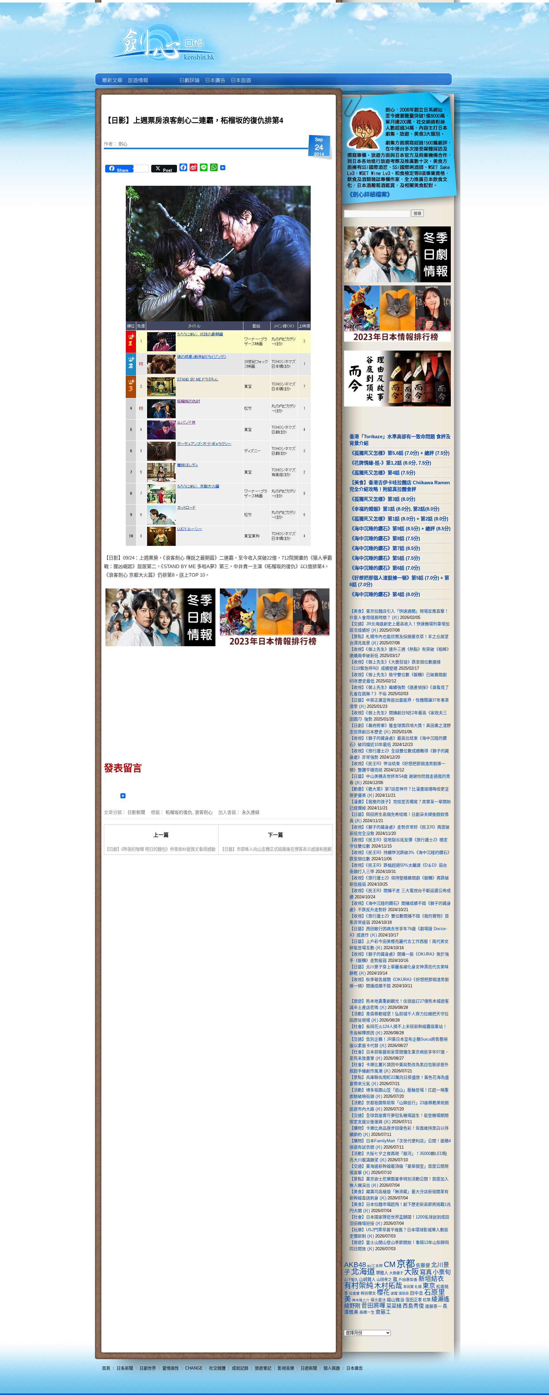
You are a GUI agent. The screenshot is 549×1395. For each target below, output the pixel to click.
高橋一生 (367, 1312)
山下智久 (351, 1280)
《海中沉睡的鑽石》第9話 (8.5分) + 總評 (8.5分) (400, 528)
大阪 (411, 1272)
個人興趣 (331, 1368)
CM (390, 1264)
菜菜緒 (394, 1306)
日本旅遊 (240, 75)
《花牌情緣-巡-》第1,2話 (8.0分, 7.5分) (390, 463)
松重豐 (354, 1293)
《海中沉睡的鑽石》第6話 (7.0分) (384, 568)
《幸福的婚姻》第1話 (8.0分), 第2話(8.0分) (394, 509)
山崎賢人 (367, 1279)
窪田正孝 (413, 1300)
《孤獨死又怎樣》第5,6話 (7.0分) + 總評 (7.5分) (399, 453)
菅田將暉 (373, 1305)
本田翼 (408, 1287)
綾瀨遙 (440, 1299)
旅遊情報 (163, 75)
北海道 (363, 1271)
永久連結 (251, 812)
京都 (405, 1263)
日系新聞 (125, 1368)
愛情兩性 (170, 1368)
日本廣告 (214, 75)
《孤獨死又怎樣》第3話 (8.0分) (382, 499)
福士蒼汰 (378, 1300)
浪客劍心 (204, 812)
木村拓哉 (388, 1286)
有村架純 (358, 1285)
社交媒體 (217, 1368)
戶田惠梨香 (407, 1280)
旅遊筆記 (263, 1368)
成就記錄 (240, 1368)
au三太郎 (375, 1266)
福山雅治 (395, 1299)
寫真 (426, 1272)
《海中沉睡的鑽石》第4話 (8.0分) (384, 594)
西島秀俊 (413, 1306)
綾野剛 (352, 1306)
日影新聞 (136, 812)
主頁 (112, 75)
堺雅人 (382, 1273)
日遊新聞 (309, 1368)
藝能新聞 (137, 75)
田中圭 (416, 1293)
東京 (429, 1285)
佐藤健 (423, 1265)
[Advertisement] (161, 702)
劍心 (123, 143)
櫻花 (383, 1292)
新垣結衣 (431, 1278)
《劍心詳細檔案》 (370, 194)
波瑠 (393, 1293)
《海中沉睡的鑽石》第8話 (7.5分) (384, 538)
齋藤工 (383, 1312)
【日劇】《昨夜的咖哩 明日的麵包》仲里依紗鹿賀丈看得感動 (160, 849)
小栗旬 (442, 1272)
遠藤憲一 (433, 1306)
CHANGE (194, 1368)
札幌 (418, 1287)
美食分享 (266, 75)
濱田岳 (403, 1293)
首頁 (106, 1368)
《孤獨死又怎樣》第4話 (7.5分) (382, 472)
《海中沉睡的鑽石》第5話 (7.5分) (384, 558)
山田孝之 (384, 1280)
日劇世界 (189, 75)
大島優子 (396, 1273)
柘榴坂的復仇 (179, 812)
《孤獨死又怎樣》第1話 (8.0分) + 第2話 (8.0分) (398, 518)
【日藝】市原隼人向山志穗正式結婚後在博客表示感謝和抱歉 (276, 849)
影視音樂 (286, 1368)
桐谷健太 (368, 1293)
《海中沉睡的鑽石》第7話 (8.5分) (384, 548)
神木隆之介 (360, 1300)
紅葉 (426, 1300)
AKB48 (355, 1265)
